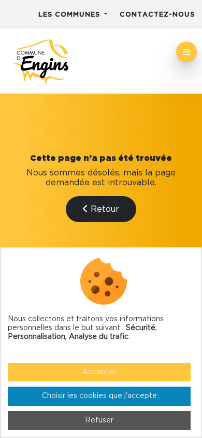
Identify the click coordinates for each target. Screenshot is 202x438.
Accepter (99, 372)
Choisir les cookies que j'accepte (99, 396)
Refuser (99, 420)
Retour (103, 209)
